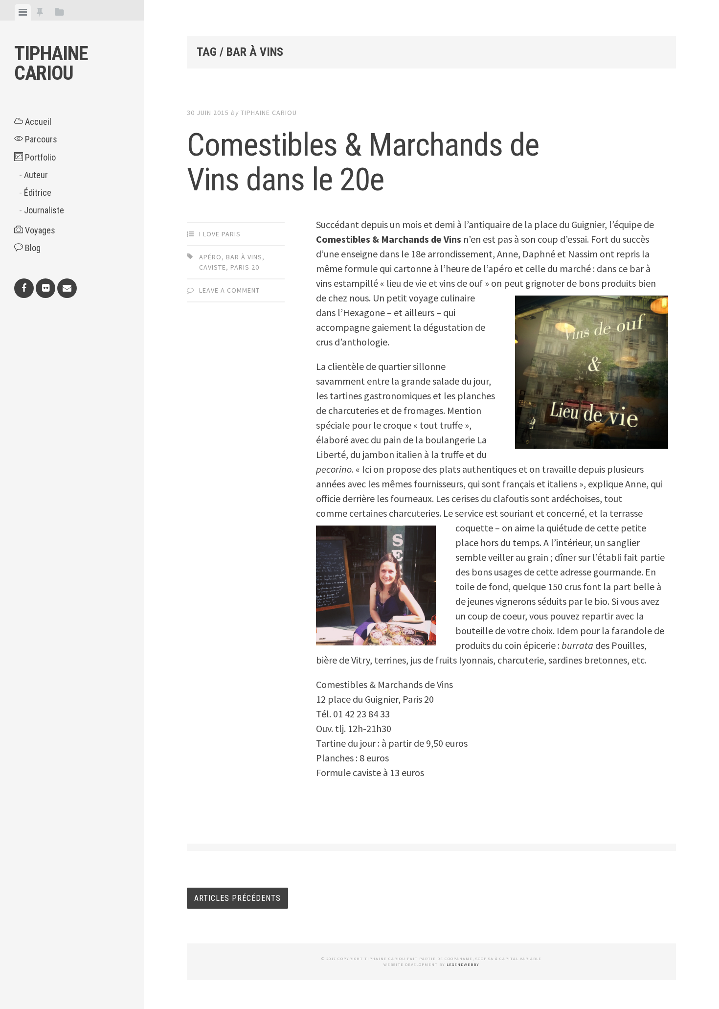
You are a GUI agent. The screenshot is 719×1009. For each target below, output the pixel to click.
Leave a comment (229, 290)
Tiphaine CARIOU (51, 63)
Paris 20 (244, 267)
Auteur (36, 175)
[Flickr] (45, 288)
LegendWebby (463, 964)
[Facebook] (24, 288)
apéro (210, 256)
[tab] (23, 12)
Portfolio (39, 157)
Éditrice (37, 192)
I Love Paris (220, 233)
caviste (212, 267)
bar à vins (244, 256)
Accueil (37, 121)
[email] (67, 288)
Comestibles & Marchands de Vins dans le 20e (363, 162)
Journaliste (44, 210)
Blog (32, 248)
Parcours (40, 139)
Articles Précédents (237, 898)
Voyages (39, 230)
